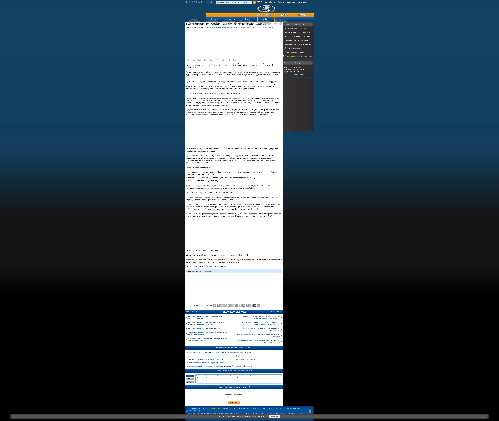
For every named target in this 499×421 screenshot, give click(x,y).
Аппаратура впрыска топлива (297, 36)
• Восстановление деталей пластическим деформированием (218, 352)
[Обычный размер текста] (211, 59)
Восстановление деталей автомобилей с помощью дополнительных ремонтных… (259, 317)
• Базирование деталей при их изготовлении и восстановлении (219, 366)
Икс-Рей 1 (279, 413)
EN (248, 408)
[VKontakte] (214, 305)
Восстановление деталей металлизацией (204, 328)
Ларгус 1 (266, 413)
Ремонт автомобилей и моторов (234, 311)
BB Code (190, 382)
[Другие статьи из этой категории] (217, 59)
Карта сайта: (242, 408)
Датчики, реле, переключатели (297, 32)
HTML (190, 379)
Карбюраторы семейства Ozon (298, 44)
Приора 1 (240, 413)
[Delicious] (251, 305)
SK (269, 408)
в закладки (303, 2)
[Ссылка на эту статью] (223, 59)
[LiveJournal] (243, 305)
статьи (273, 2)
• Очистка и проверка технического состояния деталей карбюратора (220, 356)
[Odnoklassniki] (225, 305)
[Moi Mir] (229, 305)
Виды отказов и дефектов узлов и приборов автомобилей (261, 329)
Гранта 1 (227, 413)
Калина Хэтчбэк (194, 413)
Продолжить (274, 416)
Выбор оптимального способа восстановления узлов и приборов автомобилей (260, 323)
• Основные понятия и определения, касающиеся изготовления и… (221, 359)
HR (261, 408)
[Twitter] (222, 305)
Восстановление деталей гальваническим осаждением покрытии (204, 317)
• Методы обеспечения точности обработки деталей (216, 363)
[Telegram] (232, 305)
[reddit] (258, 305)
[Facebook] (218, 305)
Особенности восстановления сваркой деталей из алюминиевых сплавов (208, 339)
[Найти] (254, 2)
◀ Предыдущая (191, 311)
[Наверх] (310, 412)
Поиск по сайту (296, 408)
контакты (291, 2)
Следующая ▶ (276, 311)
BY (253, 408)
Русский (264, 2)
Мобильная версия (214, 408)
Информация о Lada (229, 408)
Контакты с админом (281, 408)
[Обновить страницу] (194, 59)
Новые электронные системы (297, 48)
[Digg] (254, 305)
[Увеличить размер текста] (205, 59)
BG (251, 408)
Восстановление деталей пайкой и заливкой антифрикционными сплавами (205, 323)
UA (256, 408)
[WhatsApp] (240, 305)
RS (259, 408)
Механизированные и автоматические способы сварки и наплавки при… (207, 333)
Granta (302, 15)
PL (267, 408)
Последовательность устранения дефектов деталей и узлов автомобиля (258, 341)
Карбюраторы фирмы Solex (296, 40)
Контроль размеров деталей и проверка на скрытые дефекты (258, 335)
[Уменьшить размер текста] (199, 59)
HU (272, 408)
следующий (298, 74)
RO (264, 408)
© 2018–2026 (196, 408)
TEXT (190, 375)
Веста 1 (253, 413)
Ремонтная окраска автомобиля (298, 52)
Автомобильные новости (295, 29)
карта (282, 2)
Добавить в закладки (193, 411)
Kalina (284, 15)
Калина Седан (212, 413)
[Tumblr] (247, 305)
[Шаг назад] (188, 59)
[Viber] (236, 305)
